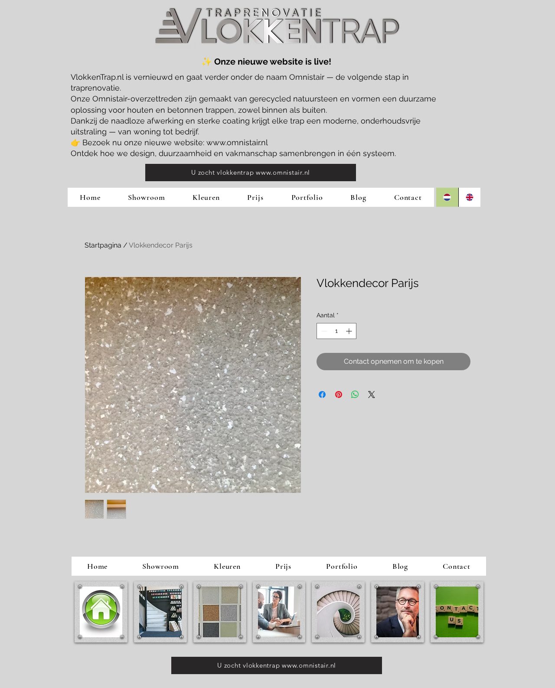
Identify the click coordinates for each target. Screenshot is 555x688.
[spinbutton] (336, 331)
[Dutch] (447, 197)
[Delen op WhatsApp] (355, 394)
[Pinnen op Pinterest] (338, 394)
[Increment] (349, 331)
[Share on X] (371, 394)
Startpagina (103, 245)
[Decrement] (323, 331)
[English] (469, 197)
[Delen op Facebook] (322, 394)
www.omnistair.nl (237, 142)
